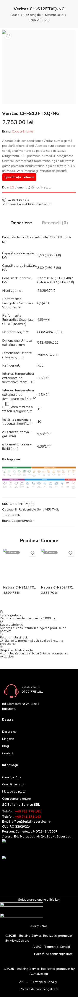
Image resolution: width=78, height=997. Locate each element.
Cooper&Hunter (23, 131)
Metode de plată (13, 791)
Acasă (14, 15)
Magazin (8, 739)
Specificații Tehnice (19, 177)
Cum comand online (16, 798)
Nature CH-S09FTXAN (58, 587)
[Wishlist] (7, 35)
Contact (7, 753)
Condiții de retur (13, 784)
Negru (15, 576)
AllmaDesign (38, 973)
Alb (15, 569)
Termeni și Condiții (57, 946)
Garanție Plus (11, 777)
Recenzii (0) (55, 223)
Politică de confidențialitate (53, 954)
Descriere (21, 223)
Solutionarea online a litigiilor (39, 899)
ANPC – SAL (39, 926)
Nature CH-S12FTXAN (20, 587)
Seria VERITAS (39, 20)
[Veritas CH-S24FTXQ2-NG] (39, 67)
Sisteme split (54, 15)
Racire (42, 278)
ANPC (36, 946)
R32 (40, 365)
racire (30, 253)
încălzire (30, 265)
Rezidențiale (32, 15)
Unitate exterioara (17, 342)
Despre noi (9, 731)
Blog (5, 746)
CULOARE (10, 563)
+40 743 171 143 (28, 816)
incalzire (19, 324)
